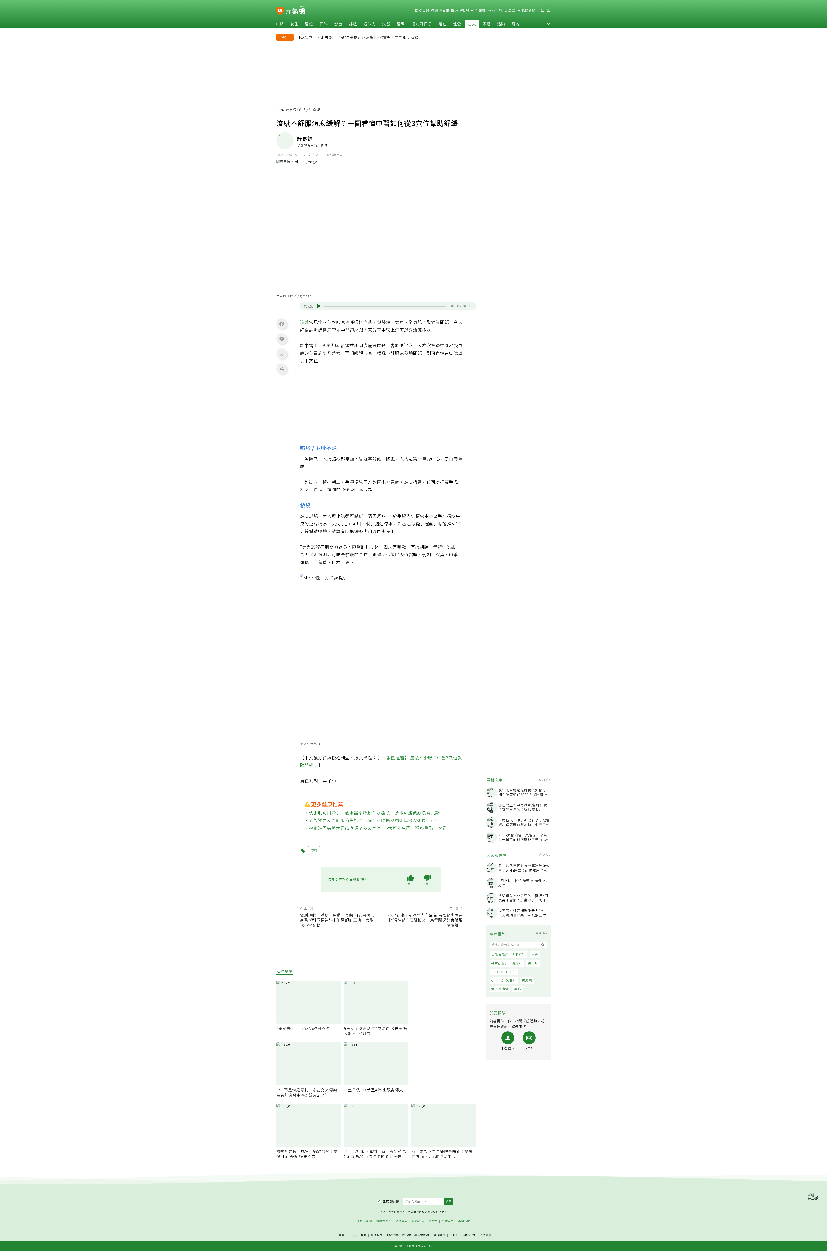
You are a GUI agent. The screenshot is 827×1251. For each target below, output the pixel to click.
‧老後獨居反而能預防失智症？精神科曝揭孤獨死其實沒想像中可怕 (372, 820)
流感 (304, 322)
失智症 (533, 963)
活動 (501, 23)
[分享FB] (281, 323)
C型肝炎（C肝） (503, 980)
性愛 (457, 23)
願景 (511, 10)
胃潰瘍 (527, 980)
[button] (548, 24)
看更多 (544, 779)
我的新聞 (528, 10)
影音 (338, 23)
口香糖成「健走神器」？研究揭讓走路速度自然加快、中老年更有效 (357, 37)
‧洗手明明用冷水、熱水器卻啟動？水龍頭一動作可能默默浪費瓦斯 (372, 813)
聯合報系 (439, 1235)
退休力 (370, 23)
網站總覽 (485, 1235)
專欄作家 (464, 1221)
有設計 (480, 10)
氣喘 (517, 989)
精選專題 (402, 1221)
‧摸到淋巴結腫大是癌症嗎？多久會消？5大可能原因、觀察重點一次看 (375, 828)
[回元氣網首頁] (295, 10)
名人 (472, 23)
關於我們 (469, 1235)
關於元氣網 (364, 1221)
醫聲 (401, 23)
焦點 (280, 23)
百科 (324, 23)
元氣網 (291, 109)
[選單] (549, 10)
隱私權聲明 (421, 1235)
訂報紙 (454, 1235)
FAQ (355, 1235)
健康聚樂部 (383, 1221)
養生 (294, 23)
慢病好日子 (422, 23)
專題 (486, 23)
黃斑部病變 (499, 989)
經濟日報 (441, 10)
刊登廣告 (342, 1235)
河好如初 (461, 10)
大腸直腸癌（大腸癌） (508, 954)
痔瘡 (534, 954)
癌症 (442, 23)
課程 (353, 23)
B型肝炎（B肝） (504, 972)
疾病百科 (418, 1221)
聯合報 (423, 10)
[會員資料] (542, 10)
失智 (386, 23)
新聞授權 (377, 1235)
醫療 (309, 23)
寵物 (516, 23)
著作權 (406, 1235)
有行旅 (496, 10)
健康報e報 (390, 1201)
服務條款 (393, 1235)
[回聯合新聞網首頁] (280, 11)
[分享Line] (281, 338)
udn (279, 109)
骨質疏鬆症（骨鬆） (506, 963)
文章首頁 (448, 1221)
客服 (364, 1235)
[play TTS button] (319, 306)
